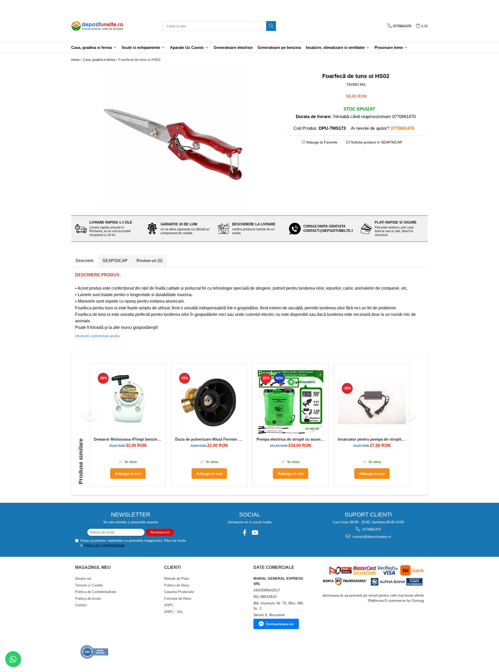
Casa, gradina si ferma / (100, 60)
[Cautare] (271, 26)
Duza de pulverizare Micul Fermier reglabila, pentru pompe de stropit (209, 439)
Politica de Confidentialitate (104, 545)
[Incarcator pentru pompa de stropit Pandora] (372, 401)
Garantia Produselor (179, 592)
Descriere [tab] (85, 260)
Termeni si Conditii (89, 585)
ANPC (169, 605)
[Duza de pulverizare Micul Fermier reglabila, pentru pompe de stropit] (209, 401)
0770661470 (371, 529)
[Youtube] (254, 532)
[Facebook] (244, 532)
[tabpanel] (173, 139)
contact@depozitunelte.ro (371, 537)
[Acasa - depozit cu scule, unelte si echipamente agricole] (97, 26)
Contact (81, 605)
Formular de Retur (177, 599)
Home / (76, 60)
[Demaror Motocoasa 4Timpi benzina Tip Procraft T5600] (128, 401)
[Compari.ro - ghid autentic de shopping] (94, 652)
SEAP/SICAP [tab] (115, 260)
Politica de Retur (176, 585)
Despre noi (83, 578)
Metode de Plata (176, 578)
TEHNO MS (355, 84)
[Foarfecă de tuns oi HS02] (173, 139)
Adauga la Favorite (321, 142)
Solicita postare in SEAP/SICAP (376, 142)
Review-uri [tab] (149, 260)
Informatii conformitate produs (97, 336)
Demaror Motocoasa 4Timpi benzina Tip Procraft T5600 (128, 439)
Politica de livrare (88, 599)
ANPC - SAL (173, 612)
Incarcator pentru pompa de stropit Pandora (372, 439)
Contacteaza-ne (280, 624)
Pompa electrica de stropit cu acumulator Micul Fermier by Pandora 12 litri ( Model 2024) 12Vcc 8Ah (290, 439)
